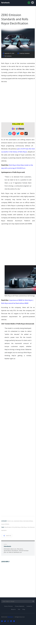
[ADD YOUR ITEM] (29, 2)
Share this (8, 535)
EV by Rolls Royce (16, 527)
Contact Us (29, 606)
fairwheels (10, 617)
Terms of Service (8, 606)
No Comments (8, 56)
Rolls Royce (24, 527)
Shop (23, 609)
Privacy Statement (19, 606)
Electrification (8, 527)
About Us (13, 609)
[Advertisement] (18, 103)
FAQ (19, 609)
